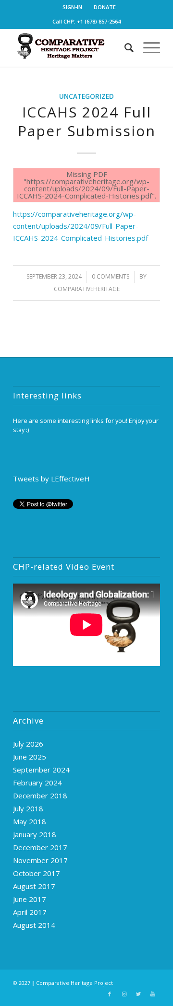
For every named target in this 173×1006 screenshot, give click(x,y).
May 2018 (29, 821)
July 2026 (28, 744)
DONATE (105, 7)
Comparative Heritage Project (74, 982)
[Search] (124, 47)
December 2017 (40, 847)
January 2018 (34, 834)
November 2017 (40, 860)
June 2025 (29, 756)
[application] (86, 625)
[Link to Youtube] (153, 994)
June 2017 (29, 899)
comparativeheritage (87, 289)
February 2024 (37, 782)
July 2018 (28, 808)
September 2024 (41, 769)
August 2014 (34, 925)
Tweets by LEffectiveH (51, 478)
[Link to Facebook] (109, 994)
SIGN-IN (72, 7)
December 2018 (40, 795)
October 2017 (36, 873)
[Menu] (147, 47)
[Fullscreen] (152, 659)
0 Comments (110, 276)
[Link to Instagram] (124, 994)
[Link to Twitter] (138, 994)
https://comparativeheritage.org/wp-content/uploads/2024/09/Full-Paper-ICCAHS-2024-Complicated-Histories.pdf (80, 226)
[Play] (20, 659)
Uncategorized (86, 96)
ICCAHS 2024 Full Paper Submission (87, 121)
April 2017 (30, 912)
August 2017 (34, 886)
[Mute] (137, 659)
